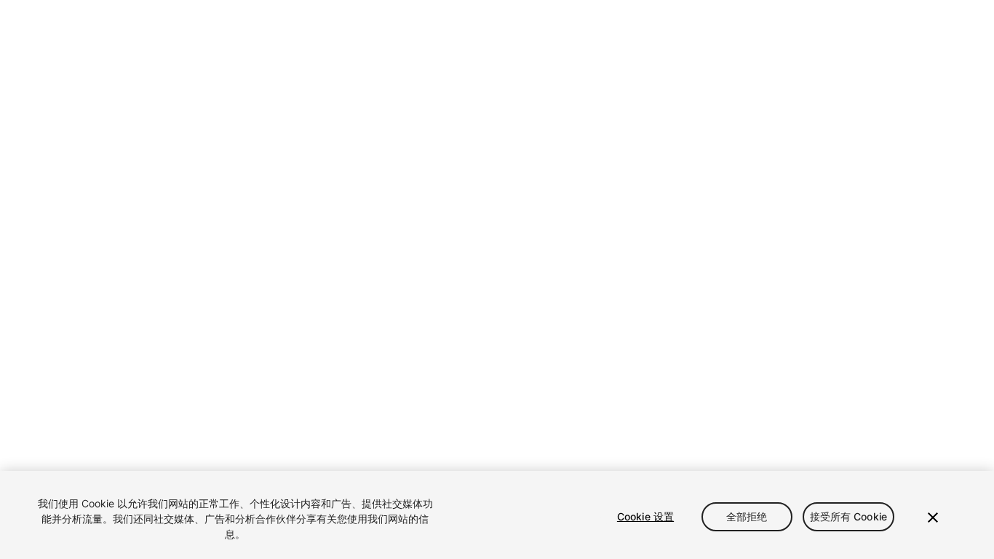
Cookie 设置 (645, 516)
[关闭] (933, 517)
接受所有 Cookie (849, 516)
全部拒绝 (747, 516)
